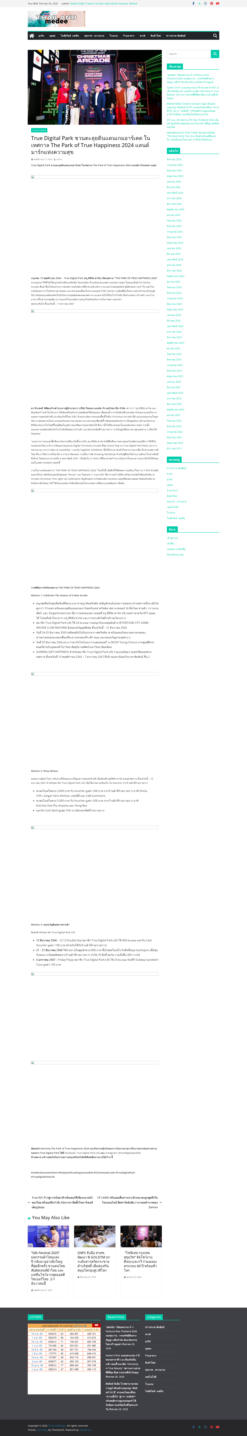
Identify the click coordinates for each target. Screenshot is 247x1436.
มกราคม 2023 (174, 398)
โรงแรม (114, 35)
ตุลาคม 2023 (173, 348)
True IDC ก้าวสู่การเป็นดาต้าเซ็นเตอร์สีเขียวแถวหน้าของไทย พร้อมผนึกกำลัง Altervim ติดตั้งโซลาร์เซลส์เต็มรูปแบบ (62, 1202)
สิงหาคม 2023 (174, 359)
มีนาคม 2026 (173, 187)
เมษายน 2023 (174, 381)
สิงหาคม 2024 (174, 292)
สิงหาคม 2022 (174, 426)
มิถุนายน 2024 (174, 303)
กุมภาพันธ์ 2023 (175, 392)
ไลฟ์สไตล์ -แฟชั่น (70, 35)
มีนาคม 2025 (173, 253)
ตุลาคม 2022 (173, 415)
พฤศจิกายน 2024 (175, 276)
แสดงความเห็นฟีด (176, 549)
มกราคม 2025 (174, 265)
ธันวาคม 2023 (174, 337)
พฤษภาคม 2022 (175, 442)
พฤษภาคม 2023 (175, 376)
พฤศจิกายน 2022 (175, 409)
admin (59, 159)
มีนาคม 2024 (173, 320)
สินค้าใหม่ (156, 35)
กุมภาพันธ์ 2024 (175, 326)
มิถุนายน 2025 (174, 237)
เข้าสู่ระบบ (172, 537)
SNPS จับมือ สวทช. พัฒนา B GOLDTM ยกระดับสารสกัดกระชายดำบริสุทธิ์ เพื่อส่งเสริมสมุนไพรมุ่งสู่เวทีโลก (93, 1261)
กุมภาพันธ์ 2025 (175, 259)
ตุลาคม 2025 (173, 215)
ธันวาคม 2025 (174, 203)
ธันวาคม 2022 (174, 404)
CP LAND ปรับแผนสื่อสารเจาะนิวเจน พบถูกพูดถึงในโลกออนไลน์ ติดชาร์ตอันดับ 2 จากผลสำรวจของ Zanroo (127, 1202)
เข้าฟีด (170, 543)
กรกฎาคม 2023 (175, 365)
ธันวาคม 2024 (174, 270)
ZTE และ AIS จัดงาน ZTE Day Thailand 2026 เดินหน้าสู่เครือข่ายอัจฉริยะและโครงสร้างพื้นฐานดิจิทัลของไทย (193, 123)
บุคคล (52, 35)
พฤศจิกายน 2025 (175, 209)
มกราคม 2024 (174, 331)
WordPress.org (175, 554)
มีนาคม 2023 (173, 387)
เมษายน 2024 (174, 315)
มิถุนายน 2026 (174, 170)
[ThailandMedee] (32, 36)
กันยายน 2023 (174, 354)
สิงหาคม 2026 (174, 159)
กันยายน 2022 (174, 420)
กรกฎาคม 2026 (175, 164)
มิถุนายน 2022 (174, 437)
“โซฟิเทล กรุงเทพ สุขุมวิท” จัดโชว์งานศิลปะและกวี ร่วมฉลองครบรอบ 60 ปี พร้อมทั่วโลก (140, 1261)
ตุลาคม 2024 (173, 281)
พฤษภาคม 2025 (175, 242)
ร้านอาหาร (128, 35)
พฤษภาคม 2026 (175, 176)
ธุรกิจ (41, 35)
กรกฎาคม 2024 (175, 298)
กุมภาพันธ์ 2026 (175, 192)
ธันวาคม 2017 (174, 448)
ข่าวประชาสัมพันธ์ (176, 35)
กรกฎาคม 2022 (175, 431)
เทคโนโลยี (172, 507)
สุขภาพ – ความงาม (94, 35)
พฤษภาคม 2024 (175, 309)
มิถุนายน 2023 (174, 370)
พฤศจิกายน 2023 (175, 342)
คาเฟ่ (142, 35)
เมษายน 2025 (174, 248)
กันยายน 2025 (174, 220)
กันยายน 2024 (174, 287)
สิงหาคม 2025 (174, 226)
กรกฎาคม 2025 (175, 231)
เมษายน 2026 (174, 181)
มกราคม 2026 (174, 198)
